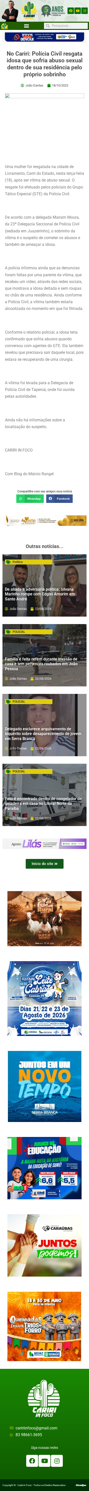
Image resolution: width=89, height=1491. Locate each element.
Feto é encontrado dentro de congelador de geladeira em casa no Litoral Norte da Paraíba (43, 803)
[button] (26, 26)
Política (17, 562)
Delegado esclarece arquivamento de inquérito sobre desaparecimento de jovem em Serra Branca (43, 734)
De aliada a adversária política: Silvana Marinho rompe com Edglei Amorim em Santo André (40, 594)
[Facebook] (70, 10)
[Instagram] (84, 10)
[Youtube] (77, 10)
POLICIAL (19, 632)
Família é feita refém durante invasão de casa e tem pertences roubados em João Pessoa (41, 664)
